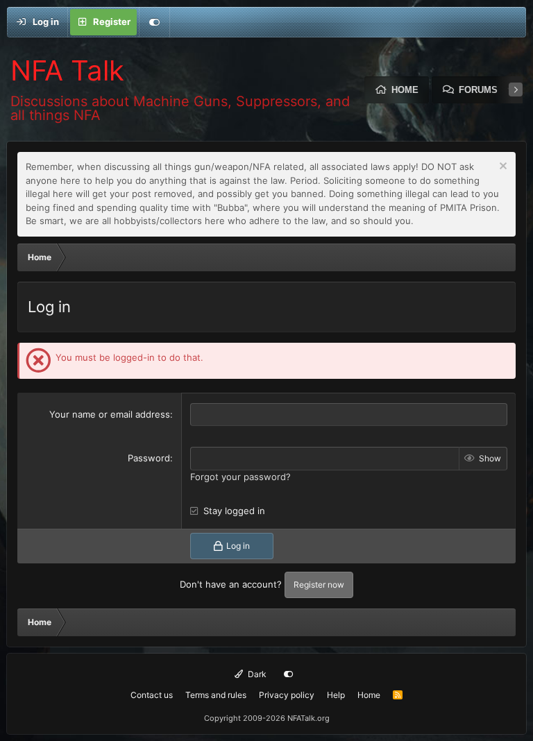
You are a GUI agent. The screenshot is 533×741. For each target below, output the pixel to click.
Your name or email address (109, 414)
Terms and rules (215, 695)
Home (404, 90)
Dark (256, 674)
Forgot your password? (240, 476)
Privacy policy (286, 695)
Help (336, 695)
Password (149, 457)
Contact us (151, 695)
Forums (478, 90)
